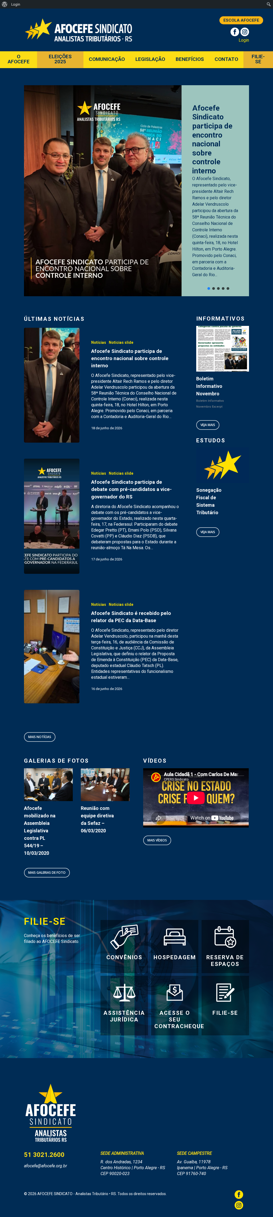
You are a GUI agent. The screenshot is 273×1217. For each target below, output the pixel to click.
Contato (226, 59)
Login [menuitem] (15, 4)
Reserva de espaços (225, 960)
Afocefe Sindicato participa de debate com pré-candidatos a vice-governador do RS (225, 136)
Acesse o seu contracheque (179, 1019)
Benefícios (190, 59)
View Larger (48, 776)
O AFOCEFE (19, 59)
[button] (208, 288)
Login (244, 40)
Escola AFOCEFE (241, 20)
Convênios (124, 957)
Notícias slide (121, 342)
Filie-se (258, 59)
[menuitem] (4, 4)
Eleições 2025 (60, 59)
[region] (136, 190)
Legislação (150, 59)
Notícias (98, 342)
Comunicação (107, 59)
